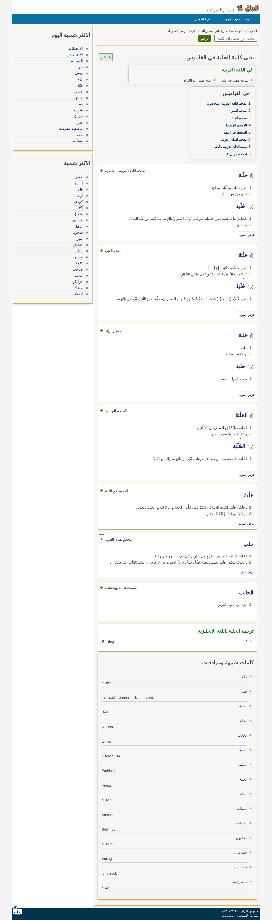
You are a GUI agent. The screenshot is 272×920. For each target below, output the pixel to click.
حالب (243, 677)
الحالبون (241, 838)
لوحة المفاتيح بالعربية (237, 19)
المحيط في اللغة (235, 132)
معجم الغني (239, 111)
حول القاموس (203, 19)
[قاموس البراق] (248, 8)
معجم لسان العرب (234, 139)
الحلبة (243, 706)
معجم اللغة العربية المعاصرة (227, 103)
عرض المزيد (246, 234)
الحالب (242, 721)
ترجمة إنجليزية (237, 154)
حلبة (244, 691)
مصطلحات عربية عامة (231, 147)
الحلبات (242, 808)
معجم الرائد (239, 118)
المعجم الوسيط (236, 125)
